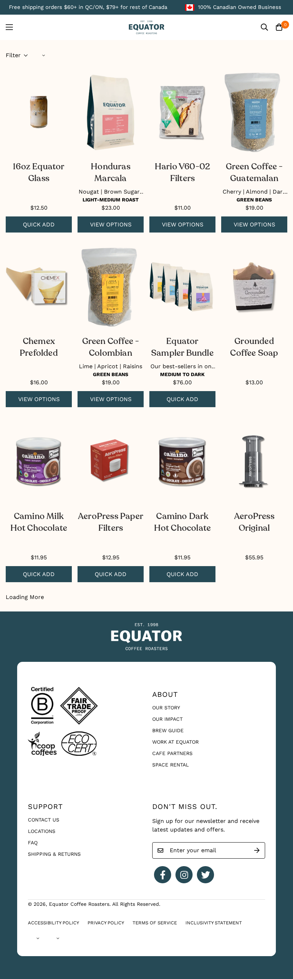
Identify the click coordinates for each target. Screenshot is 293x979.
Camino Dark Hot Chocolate (182, 522)
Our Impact (167, 719)
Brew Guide (168, 730)
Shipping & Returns (54, 854)
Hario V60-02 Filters (182, 172)
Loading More (25, 597)
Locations (41, 831)
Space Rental (170, 765)
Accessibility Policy (53, 922)
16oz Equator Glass (38, 172)
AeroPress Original (254, 522)
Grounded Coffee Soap (254, 347)
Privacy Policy (106, 922)
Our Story (166, 707)
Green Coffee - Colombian (110, 347)
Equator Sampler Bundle (182, 347)
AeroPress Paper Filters (110, 522)
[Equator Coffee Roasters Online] (146, 27)
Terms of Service (155, 922)
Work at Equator (175, 742)
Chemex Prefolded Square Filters (38, 347)
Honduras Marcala (110, 172)
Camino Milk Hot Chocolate (39, 522)
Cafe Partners (172, 753)
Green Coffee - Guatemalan (254, 172)
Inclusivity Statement (213, 922)
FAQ (33, 842)
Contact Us (43, 820)
